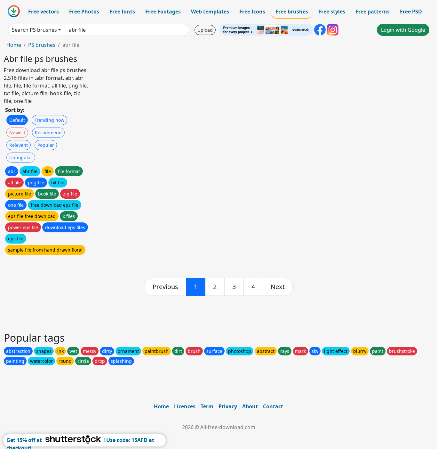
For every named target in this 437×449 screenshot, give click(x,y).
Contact (273, 406)
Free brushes (291, 11)
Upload (205, 30)
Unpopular (20, 157)
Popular (45, 145)
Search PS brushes (34, 29)
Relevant (18, 145)
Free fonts (122, 11)
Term (207, 406)
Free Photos (84, 11)
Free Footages (163, 11)
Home (13, 44)
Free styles (331, 11)
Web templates (210, 11)
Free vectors (43, 11)
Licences (184, 406)
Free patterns (372, 11)
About (250, 406)
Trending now (49, 120)
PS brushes (41, 44)
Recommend (48, 132)
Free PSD (411, 11)
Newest (17, 132)
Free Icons (252, 11)
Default (17, 120)
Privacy (228, 406)
